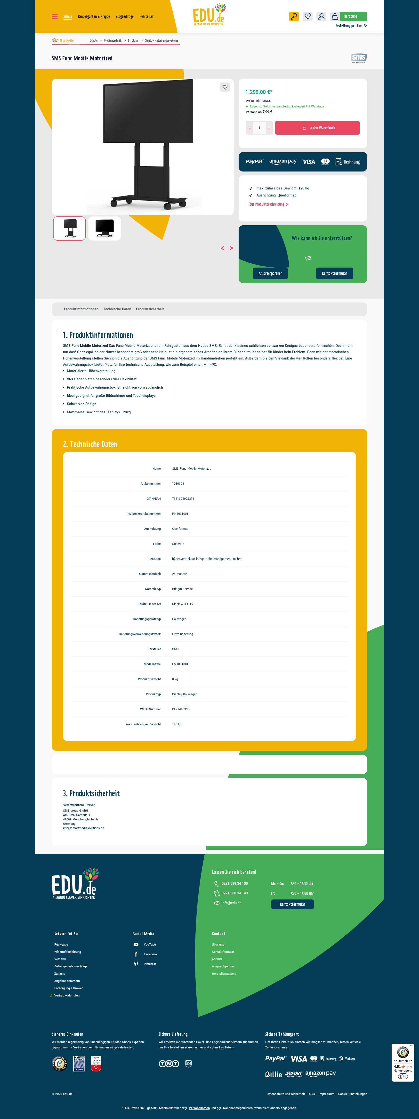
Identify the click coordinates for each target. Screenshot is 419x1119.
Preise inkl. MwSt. (258, 101)
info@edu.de (232, 903)
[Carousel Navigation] (143, 248)
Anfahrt (217, 959)
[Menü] (55, 16)
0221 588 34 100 (235, 883)
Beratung (350, 16)
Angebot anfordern (67, 981)
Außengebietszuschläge (71, 966)
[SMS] (359, 60)
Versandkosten (199, 1108)
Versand (60, 959)
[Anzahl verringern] (250, 128)
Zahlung (59, 974)
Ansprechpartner (270, 273)
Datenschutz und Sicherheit (286, 1094)
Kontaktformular (334, 273)
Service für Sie (66, 934)
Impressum (326, 1094)
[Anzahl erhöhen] (269, 128)
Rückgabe (61, 944)
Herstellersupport (224, 974)
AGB (312, 1094)
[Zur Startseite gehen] (209, 14)
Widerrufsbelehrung (67, 952)
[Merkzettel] (307, 16)
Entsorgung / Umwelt (68, 988)
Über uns (218, 944)
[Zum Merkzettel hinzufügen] (225, 87)
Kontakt (219, 934)
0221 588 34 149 (235, 893)
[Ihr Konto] (321, 16)
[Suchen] (294, 16)
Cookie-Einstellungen (352, 1094)
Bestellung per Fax (349, 25)
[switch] (403, 1076)
